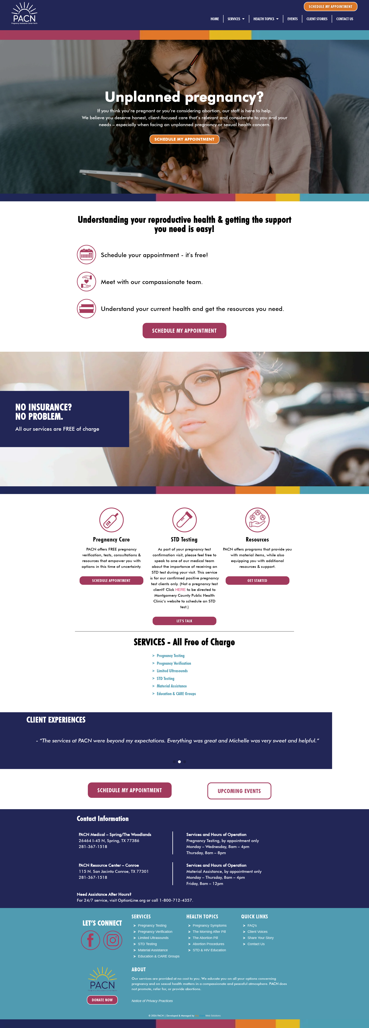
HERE (180, 589)
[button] (174, 761)
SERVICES (234, 19)
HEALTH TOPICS (263, 19)
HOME (215, 19)
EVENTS (293, 19)
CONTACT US (344, 19)
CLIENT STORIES (317, 19)
